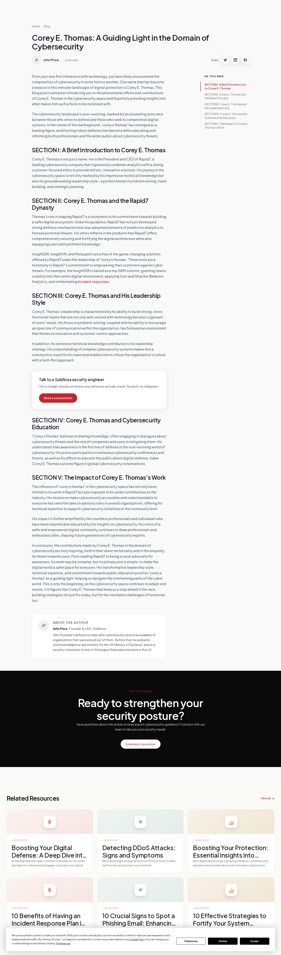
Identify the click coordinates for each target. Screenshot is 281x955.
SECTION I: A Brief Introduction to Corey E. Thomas (225, 86)
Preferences (191, 941)
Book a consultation (58, 398)
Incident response (92, 281)
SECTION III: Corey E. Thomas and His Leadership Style (225, 106)
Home (36, 26)
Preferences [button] (63, 943)
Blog (47, 26)
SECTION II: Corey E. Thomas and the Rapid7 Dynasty (225, 96)
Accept (254, 941)
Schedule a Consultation (140, 744)
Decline (223, 941)
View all (265, 798)
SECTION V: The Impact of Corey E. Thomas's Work (226, 125)
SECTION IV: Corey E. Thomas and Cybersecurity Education (226, 115)
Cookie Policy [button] (136, 939)
